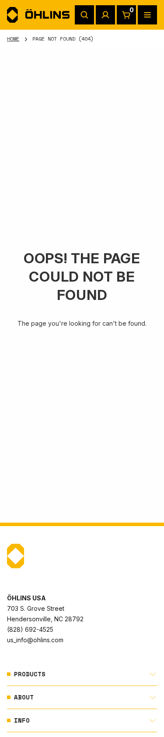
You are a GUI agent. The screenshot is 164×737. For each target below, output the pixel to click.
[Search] (84, 14)
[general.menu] (147, 14)
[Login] (105, 14)
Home (13, 38)
